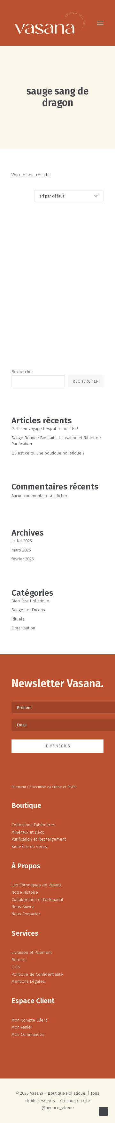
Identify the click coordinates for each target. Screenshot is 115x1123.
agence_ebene (60, 1107)
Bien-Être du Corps (29, 846)
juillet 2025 (22, 540)
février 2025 (23, 559)
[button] (100, 23)
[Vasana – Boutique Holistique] (50, 23)
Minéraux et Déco (28, 832)
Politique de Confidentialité (37, 974)
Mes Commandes (28, 1034)
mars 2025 (21, 550)
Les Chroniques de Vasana (37, 885)
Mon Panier (22, 1027)
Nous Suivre (23, 906)
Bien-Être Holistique (30, 601)
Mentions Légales (28, 981)
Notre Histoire (25, 892)
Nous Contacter (26, 914)
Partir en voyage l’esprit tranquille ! (45, 428)
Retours (19, 959)
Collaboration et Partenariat (37, 899)
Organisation (23, 628)
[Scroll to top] (103, 1111)
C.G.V (16, 967)
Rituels (18, 619)
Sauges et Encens (28, 609)
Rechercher (22, 371)
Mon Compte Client (29, 1020)
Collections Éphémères (33, 824)
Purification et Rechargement (39, 839)
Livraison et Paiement (32, 952)
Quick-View (96, 221)
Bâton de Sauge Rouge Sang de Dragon (57, 317)
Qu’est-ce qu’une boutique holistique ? (48, 453)
